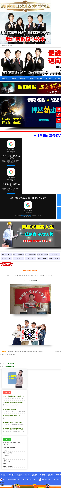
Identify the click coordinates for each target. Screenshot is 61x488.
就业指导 (39, 78)
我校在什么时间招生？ (42, 258)
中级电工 (5, 450)
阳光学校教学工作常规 (7, 254)
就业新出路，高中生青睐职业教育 (11, 442)
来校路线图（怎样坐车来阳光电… (54, 260)
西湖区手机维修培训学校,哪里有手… (13, 396)
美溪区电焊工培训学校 (9, 409)
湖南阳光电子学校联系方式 (18, 256)
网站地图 (7, 45)
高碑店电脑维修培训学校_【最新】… (13, 416)
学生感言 (50, 475)
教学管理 (22, 78)
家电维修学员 (15, 275)
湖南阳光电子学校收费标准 (30, 256)
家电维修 (58, 475)
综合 (13, 45)
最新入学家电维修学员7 (42, 275)
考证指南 (42, 475)
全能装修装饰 (6, 461)
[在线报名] (58, 117)
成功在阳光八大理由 (6, 258)
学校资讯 (31, 78)
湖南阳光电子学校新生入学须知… (42, 256)
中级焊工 (5, 445)
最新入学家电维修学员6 (10, 363)
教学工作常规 (30, 258)
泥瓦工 (5, 458)
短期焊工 (5, 463)
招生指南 (48, 78)
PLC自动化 (6, 455)
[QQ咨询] (58, 111)
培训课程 (13, 78)
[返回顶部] (58, 127)
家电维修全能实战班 (8, 466)
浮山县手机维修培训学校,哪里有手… (13, 402)
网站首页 (4, 78)
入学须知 (18, 258)
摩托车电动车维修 (7, 453)
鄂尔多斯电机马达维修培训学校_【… (13, 429)
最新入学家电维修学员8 (10, 366)
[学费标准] (58, 122)
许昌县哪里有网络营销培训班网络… (13, 422)
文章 (11, 45)
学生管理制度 (54, 254)
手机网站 (3, 45)
